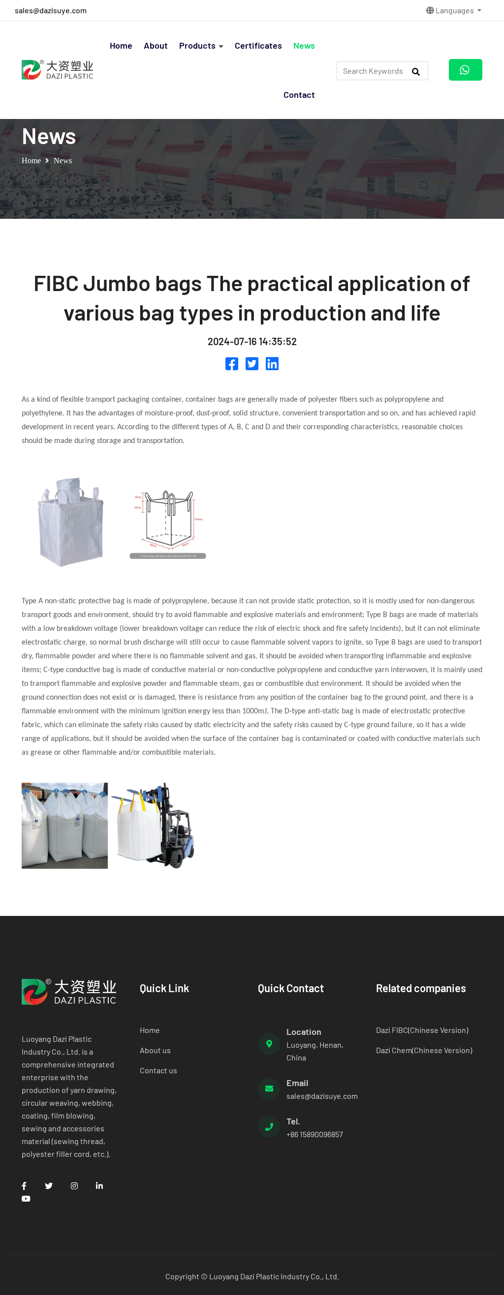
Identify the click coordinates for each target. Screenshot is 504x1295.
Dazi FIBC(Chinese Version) (422, 1029)
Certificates (258, 45)
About (156, 45)
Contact (299, 94)
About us (155, 1050)
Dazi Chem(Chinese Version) (424, 1050)
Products (197, 45)
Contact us (158, 1070)
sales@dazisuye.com (51, 10)
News (304, 45)
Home (121, 45)
